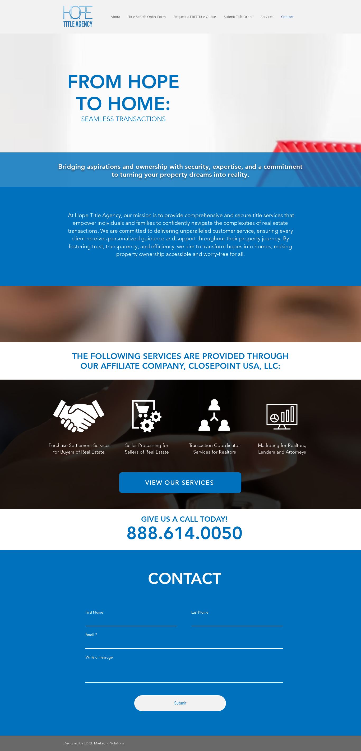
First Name (94, 612)
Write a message (99, 657)
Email (89, 635)
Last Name (199, 612)
